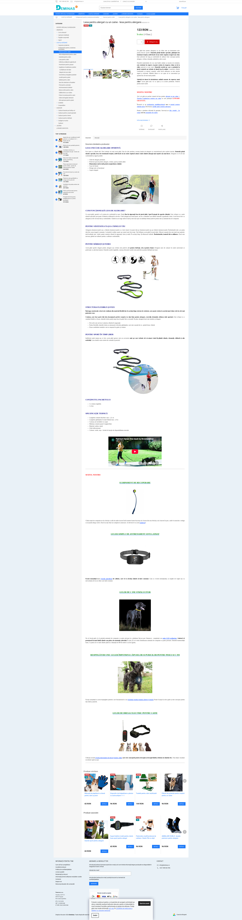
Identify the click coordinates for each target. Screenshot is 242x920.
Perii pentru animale (65, 85)
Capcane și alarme (63, 45)
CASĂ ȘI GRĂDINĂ (61, 42)
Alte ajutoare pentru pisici (66, 100)
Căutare (138, 8)
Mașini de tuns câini (65, 72)
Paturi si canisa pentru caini (67, 95)
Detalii (104, 851)
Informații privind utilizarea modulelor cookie (69, 876)
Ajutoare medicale (63, 35)
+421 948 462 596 (164, 868)
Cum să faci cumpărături (111, 1)
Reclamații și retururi (62, 874)
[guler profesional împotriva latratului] (135, 556)
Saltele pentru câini (64, 80)
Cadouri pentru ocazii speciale (67, 113)
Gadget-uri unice (63, 120)
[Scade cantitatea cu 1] (144, 43)
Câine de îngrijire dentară (66, 97)
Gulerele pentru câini (65, 57)
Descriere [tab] (88, 138)
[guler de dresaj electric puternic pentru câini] (135, 735)
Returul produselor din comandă (65, 884)
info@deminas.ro (164, 865)
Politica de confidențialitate (64, 869)
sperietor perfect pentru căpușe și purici (140, 699)
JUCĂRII (58, 125)
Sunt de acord (144, 903)
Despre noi (59, 881)
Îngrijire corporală (63, 37)
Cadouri (60, 123)
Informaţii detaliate (142, 120)
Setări (95, 915)
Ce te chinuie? (62, 32)
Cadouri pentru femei (64, 115)
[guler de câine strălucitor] (135, 615)
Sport (60, 40)
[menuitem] (65, 13)
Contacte (58, 879)
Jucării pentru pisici (64, 77)
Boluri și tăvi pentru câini (66, 90)
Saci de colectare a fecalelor (67, 82)
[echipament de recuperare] (135, 501)
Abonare (94, 883)
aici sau (111, 908)
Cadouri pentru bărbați (65, 118)
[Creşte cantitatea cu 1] (144, 41)
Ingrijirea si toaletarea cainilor (67, 67)
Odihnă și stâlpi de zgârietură (67, 62)
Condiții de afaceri (129, 1)
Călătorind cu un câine (65, 92)
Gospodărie (61, 105)
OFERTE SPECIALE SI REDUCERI (65, 27)
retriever (142, 522)
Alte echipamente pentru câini (67, 54)
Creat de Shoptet (182, 914)
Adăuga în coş (153, 42)
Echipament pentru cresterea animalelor (66, 48)
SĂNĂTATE (59, 30)
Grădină (60, 103)
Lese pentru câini (64, 59)
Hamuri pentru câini (64, 52)
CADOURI (59, 108)
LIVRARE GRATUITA (62, 128)
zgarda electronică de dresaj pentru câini (108, 758)
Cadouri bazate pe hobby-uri (66, 110)
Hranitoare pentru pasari (66, 64)
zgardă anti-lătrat (106, 579)
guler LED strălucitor (170, 638)
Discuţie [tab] (97, 138)
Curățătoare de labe (65, 69)
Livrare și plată (60, 872)
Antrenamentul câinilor (65, 87)
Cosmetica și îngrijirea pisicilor (67, 75)
